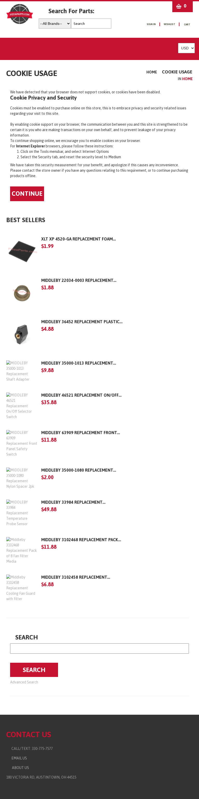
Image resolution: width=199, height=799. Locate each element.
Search (26, 637)
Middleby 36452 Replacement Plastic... (82, 321)
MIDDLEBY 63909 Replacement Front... (80, 432)
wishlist (169, 24)
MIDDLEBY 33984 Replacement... (73, 502)
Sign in (151, 24)
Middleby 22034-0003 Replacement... (78, 280)
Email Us (18, 758)
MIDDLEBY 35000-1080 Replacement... (78, 470)
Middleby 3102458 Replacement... (75, 577)
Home (151, 72)
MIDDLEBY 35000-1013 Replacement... (78, 363)
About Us (19, 768)
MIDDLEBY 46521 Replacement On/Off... (81, 395)
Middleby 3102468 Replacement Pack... (81, 539)
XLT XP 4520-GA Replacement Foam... (78, 239)
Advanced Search (24, 682)
